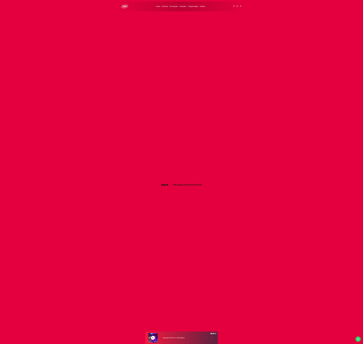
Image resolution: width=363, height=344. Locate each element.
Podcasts (182, 6)
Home (158, 6)
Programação (193, 6)
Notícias (165, 6)
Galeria (202, 6)
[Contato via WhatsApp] (358, 339)
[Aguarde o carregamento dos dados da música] (206, 338)
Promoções (173, 6)
